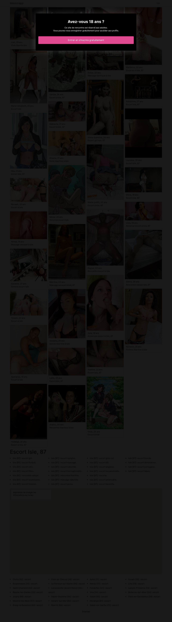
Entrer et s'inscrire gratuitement (86, 40)
